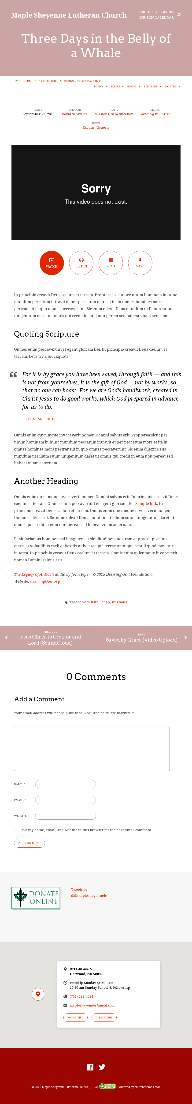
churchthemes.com (148, 1087)
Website (20, 816)
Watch (52, 266)
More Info (75, 1017)
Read (110, 266)
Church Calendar (156, 17)
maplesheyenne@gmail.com (92, 1005)
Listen (81, 266)
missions (119, 602)
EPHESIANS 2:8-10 (40, 419)
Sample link (146, 503)
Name (19, 784)
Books (132, 86)
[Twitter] (102, 1067)
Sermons (30, 81)
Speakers (151, 86)
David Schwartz (74, 114)
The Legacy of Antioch (34, 574)
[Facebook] (90, 1067)
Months (171, 86)
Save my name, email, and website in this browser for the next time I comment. (86, 830)
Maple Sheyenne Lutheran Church (69, 14)
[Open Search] (179, 14)
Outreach (48, 81)
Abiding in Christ (155, 114)
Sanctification (122, 114)
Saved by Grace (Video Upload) (141, 640)
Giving (167, 12)
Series (116, 86)
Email (20, 800)
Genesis (102, 127)
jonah (105, 602)
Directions (104, 1017)
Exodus (89, 127)
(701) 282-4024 (81, 996)
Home (15, 81)
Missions (67, 81)
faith (95, 602)
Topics (99, 86)
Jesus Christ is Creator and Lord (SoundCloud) (50, 640)
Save (140, 266)
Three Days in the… (92, 81)
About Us (148, 12)
